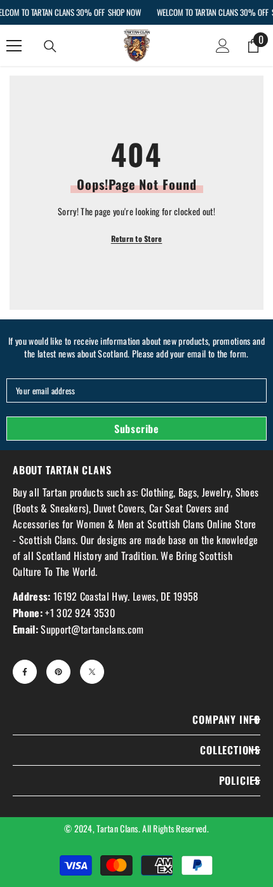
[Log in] (223, 46)
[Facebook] (25, 672)
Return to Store (137, 238)
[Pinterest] (58, 672)
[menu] (14, 45)
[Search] (50, 46)
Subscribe (136, 428)
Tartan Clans (117, 828)
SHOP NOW (123, 12)
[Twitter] (92, 672)
